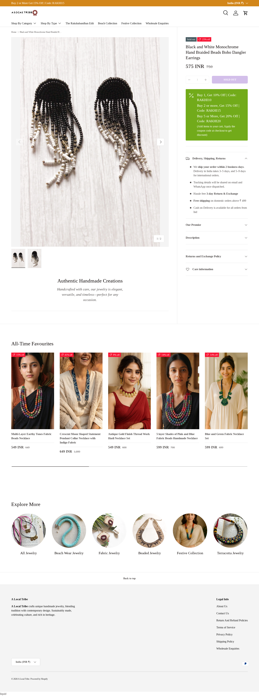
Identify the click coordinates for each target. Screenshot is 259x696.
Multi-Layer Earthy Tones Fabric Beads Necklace (31, 436)
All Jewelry (28, 553)
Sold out (230, 79)
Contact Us (222, 613)
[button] (245, 13)
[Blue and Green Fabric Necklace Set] (226, 391)
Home (13, 32)
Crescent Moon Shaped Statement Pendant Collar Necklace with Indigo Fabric (80, 438)
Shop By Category (21, 23)
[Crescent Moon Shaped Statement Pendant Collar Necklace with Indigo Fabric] (81, 391)
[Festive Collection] (190, 530)
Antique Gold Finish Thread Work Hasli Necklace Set (129, 436)
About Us (221, 606)
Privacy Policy (224, 634)
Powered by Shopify (39, 679)
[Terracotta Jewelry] (230, 530)
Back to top (129, 578)
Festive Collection (131, 23)
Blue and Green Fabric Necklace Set (224, 436)
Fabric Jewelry (109, 553)
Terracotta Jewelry (230, 553)
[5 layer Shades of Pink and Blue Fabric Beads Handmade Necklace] (177, 391)
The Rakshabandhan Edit (80, 23)
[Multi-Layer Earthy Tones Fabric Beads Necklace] (32, 391)
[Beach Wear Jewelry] (69, 530)
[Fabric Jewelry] (109, 530)
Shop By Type (49, 23)
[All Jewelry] (28, 530)
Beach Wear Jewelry (69, 553)
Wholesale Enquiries (157, 23)
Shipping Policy (225, 641)
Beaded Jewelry (149, 553)
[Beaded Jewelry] (149, 530)
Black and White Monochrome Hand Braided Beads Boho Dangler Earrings (41, 32)
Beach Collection (107, 23)
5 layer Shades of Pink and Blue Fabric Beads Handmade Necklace (177, 436)
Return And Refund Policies (232, 620)
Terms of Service (225, 627)
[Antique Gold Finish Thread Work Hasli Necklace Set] (129, 391)
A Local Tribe (23, 679)
